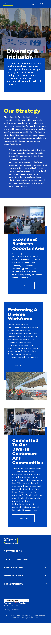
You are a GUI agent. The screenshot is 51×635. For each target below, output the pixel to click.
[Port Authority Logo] (8, 4)
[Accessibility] (37, 4)
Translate (22, 603)
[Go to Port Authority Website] (25, 541)
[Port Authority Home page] (46, 3)
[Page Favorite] (33, 4)
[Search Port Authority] (42, 4)
